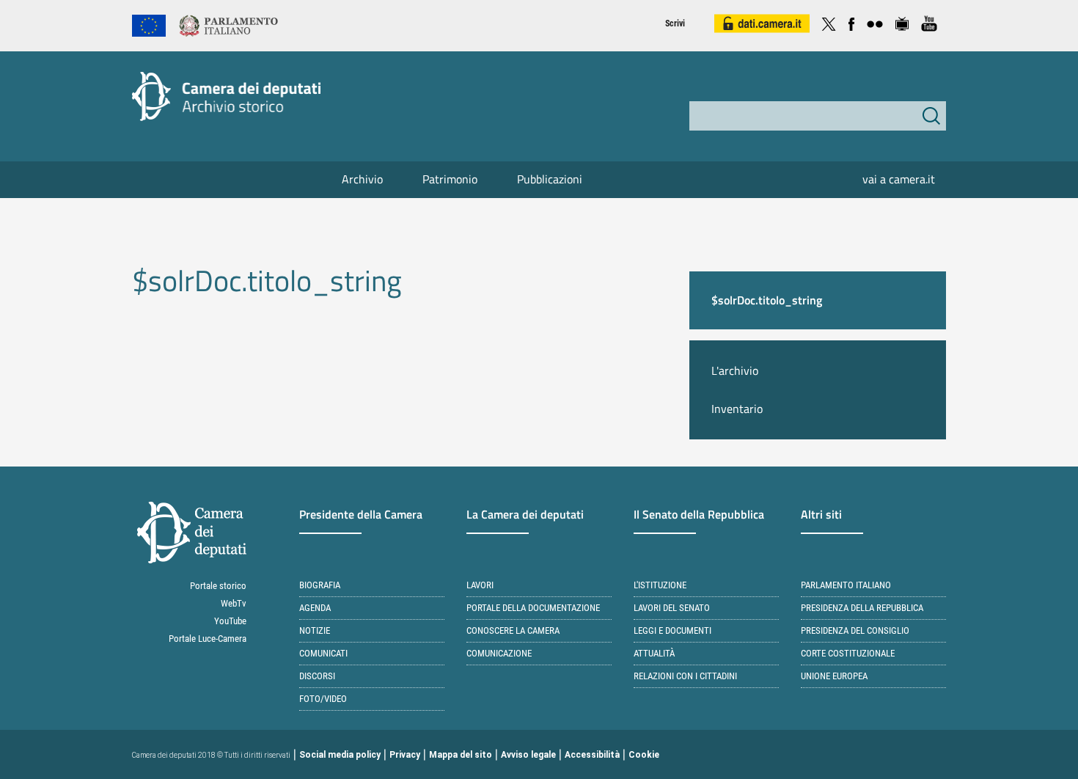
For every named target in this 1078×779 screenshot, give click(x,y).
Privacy (404, 755)
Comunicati (323, 653)
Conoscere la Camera (513, 630)
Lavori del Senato (672, 607)
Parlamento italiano (846, 584)
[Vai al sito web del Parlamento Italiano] (229, 24)
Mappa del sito (460, 755)
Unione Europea (834, 675)
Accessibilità (592, 755)
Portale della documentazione (533, 607)
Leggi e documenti (672, 630)
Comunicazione (499, 653)
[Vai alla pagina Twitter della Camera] (828, 22)
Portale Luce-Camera (207, 638)
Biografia (319, 584)
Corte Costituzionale (848, 653)
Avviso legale (528, 755)
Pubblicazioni (549, 179)
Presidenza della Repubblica (862, 607)
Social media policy (340, 755)
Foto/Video (323, 698)
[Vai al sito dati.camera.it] (762, 22)
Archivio (362, 179)
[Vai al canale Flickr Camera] (875, 22)
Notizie (314, 630)
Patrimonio (449, 179)
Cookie (643, 755)
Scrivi (675, 23)
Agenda (315, 607)
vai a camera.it (898, 179)
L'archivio (734, 370)
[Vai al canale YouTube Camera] (929, 22)
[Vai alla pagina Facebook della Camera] (851, 22)
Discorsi (317, 675)
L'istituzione (660, 584)
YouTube (230, 620)
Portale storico (218, 585)
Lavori (480, 584)
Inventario (737, 409)
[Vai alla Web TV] (902, 22)
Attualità (654, 653)
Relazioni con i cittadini (685, 675)
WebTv (233, 603)
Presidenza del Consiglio (855, 630)
